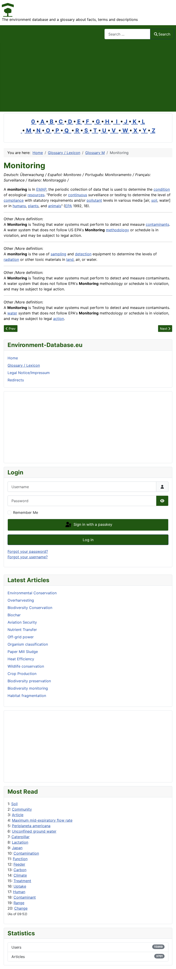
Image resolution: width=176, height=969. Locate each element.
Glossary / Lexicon (24, 365)
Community (22, 809)
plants (33, 206)
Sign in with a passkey (92, 524)
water (12, 313)
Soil (14, 803)
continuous (77, 195)
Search (164, 34)
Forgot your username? (28, 557)
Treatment (22, 880)
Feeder (19, 864)
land (70, 259)
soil (154, 200)
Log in (88, 539)
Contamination (26, 853)
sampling (58, 254)
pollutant (94, 200)
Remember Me (25, 512)
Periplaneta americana (31, 825)
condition (162, 189)
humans (19, 206)
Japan (17, 847)
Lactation (20, 842)
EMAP (41, 189)
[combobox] (127, 34)
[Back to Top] (168, 960)
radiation (11, 259)
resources (36, 195)
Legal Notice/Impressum (29, 372)
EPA (68, 206)
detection (83, 254)
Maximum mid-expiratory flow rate (42, 820)
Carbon (20, 869)
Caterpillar (20, 836)
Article (17, 814)
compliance (14, 200)
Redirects (16, 380)
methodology (117, 230)
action (58, 318)
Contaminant (25, 897)
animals (54, 206)
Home (13, 358)
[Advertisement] (88, 77)
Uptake (20, 886)
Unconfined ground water (34, 831)
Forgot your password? (28, 551)
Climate (20, 875)
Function (20, 858)
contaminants (157, 224)
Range (19, 902)
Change (21, 908)
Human (19, 891)
